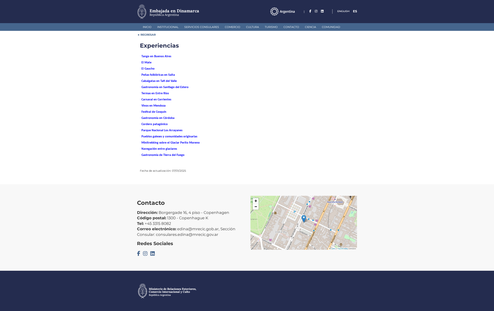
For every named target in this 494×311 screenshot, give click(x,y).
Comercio (232, 27)
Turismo (271, 27)
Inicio (147, 27)
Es (355, 11)
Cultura (252, 27)
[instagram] (316, 11)
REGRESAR (148, 34)
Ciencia (310, 27)
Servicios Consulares (201, 27)
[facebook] (310, 11)
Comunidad (331, 27)
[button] (303, 219)
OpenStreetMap (343, 248)
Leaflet (333, 248)
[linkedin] (322, 11)
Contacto (291, 27)
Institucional (167, 27)
